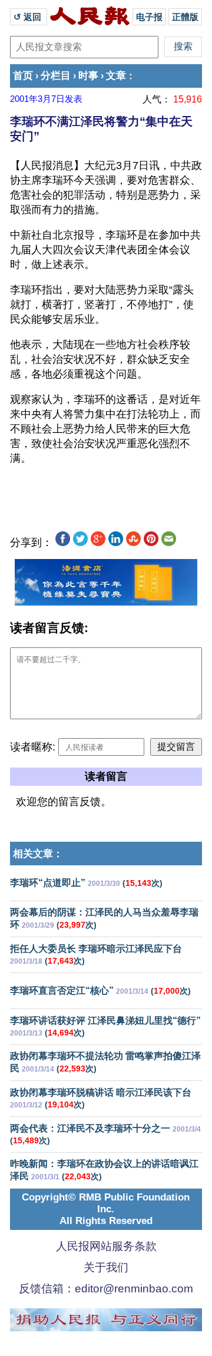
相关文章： (38, 853)
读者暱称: (32, 747)
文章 (116, 75)
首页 (23, 75)
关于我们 (106, 1267)
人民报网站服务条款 (106, 1246)
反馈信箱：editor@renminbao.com (106, 1288)
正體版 (185, 17)
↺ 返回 (29, 17)
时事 (88, 75)
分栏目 (56, 75)
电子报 (149, 17)
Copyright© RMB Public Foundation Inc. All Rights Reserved (106, 1209)
